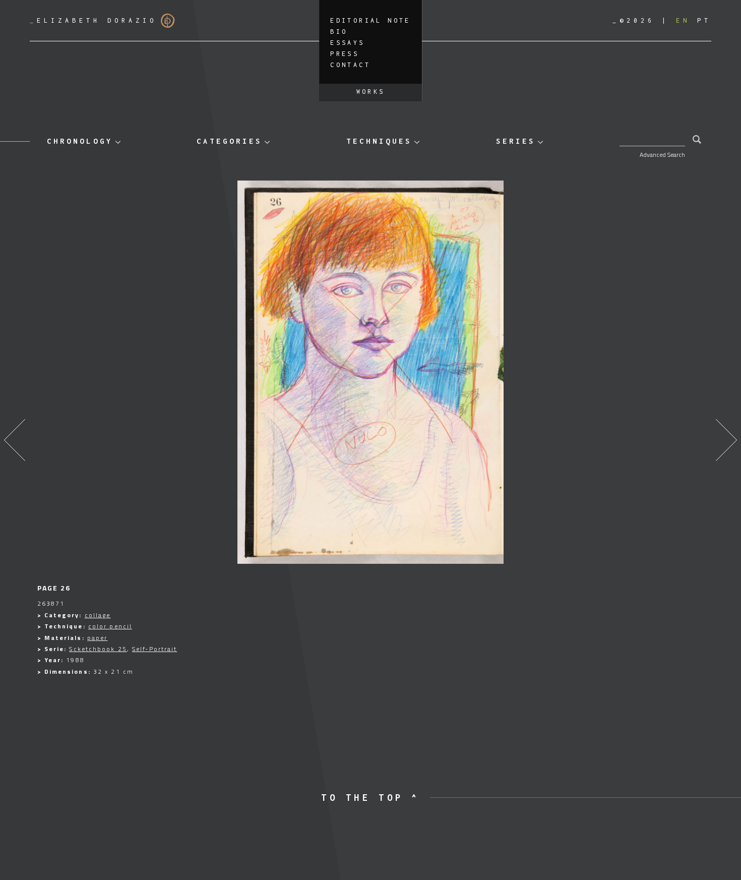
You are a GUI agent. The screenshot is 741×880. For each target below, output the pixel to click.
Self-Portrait (154, 649)
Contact (350, 65)
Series (515, 141)
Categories (229, 141)
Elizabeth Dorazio (93, 20)
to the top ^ (370, 797)
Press (344, 53)
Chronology (79, 141)
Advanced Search (662, 154)
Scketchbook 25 (98, 649)
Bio (338, 31)
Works (370, 91)
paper (97, 637)
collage (98, 615)
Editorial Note (370, 20)
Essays (347, 42)
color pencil (110, 626)
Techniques (379, 141)
